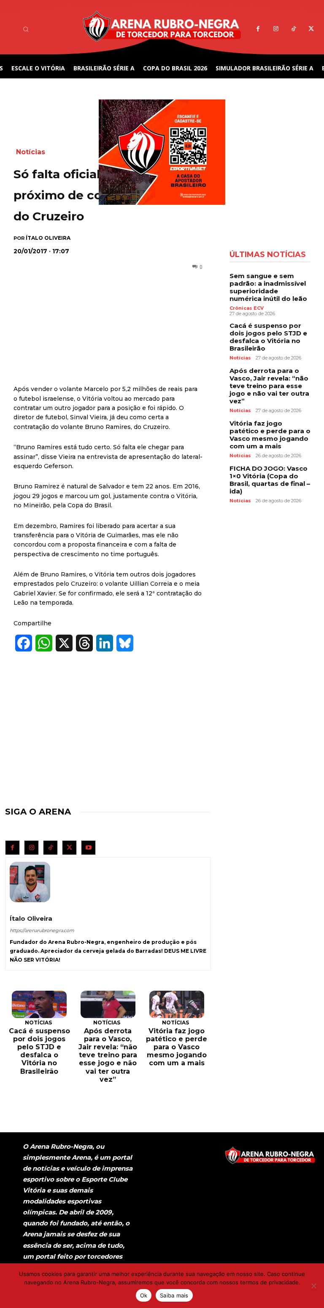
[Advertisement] (103, 306)
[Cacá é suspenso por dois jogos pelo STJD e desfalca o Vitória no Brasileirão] (39, 1004)
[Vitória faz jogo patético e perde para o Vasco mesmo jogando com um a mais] (176, 1004)
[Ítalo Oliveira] (30, 882)
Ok (144, 1295)
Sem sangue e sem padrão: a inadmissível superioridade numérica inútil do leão (268, 287)
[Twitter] (311, 29)
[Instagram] (275, 29)
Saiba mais (174, 1295)
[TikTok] (293, 29)
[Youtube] (88, 847)
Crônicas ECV (247, 308)
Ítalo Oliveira (48, 238)
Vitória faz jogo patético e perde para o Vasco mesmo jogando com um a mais (176, 1047)
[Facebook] (258, 29)
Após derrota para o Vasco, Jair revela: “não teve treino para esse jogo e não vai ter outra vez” (107, 1055)
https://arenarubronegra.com (42, 930)
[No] (313, 1285)
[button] (26, 29)
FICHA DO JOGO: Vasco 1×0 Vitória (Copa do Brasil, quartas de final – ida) (270, 479)
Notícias (38, 1022)
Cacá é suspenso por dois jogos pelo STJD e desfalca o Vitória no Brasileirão (39, 1051)
